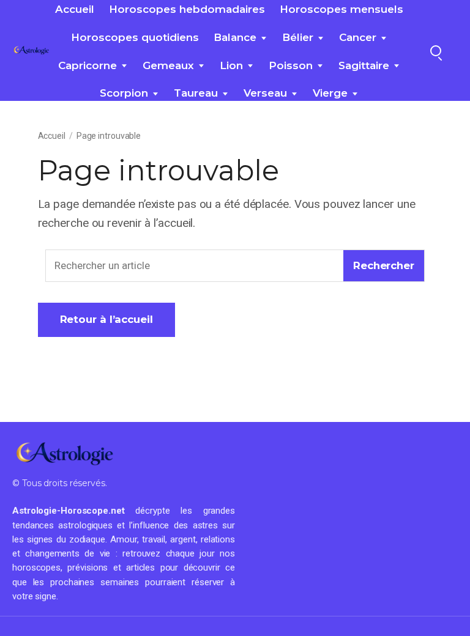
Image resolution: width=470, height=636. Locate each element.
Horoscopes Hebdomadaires (187, 9)
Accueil (74, 9)
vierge (330, 93)
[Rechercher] (435, 50)
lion (231, 65)
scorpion (124, 93)
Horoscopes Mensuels (341, 9)
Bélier (297, 37)
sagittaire (363, 65)
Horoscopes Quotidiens (135, 37)
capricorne (87, 65)
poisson (291, 65)
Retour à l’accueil (106, 319)
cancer (357, 37)
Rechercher (383, 265)
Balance (235, 37)
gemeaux (168, 65)
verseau (265, 93)
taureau (196, 93)
